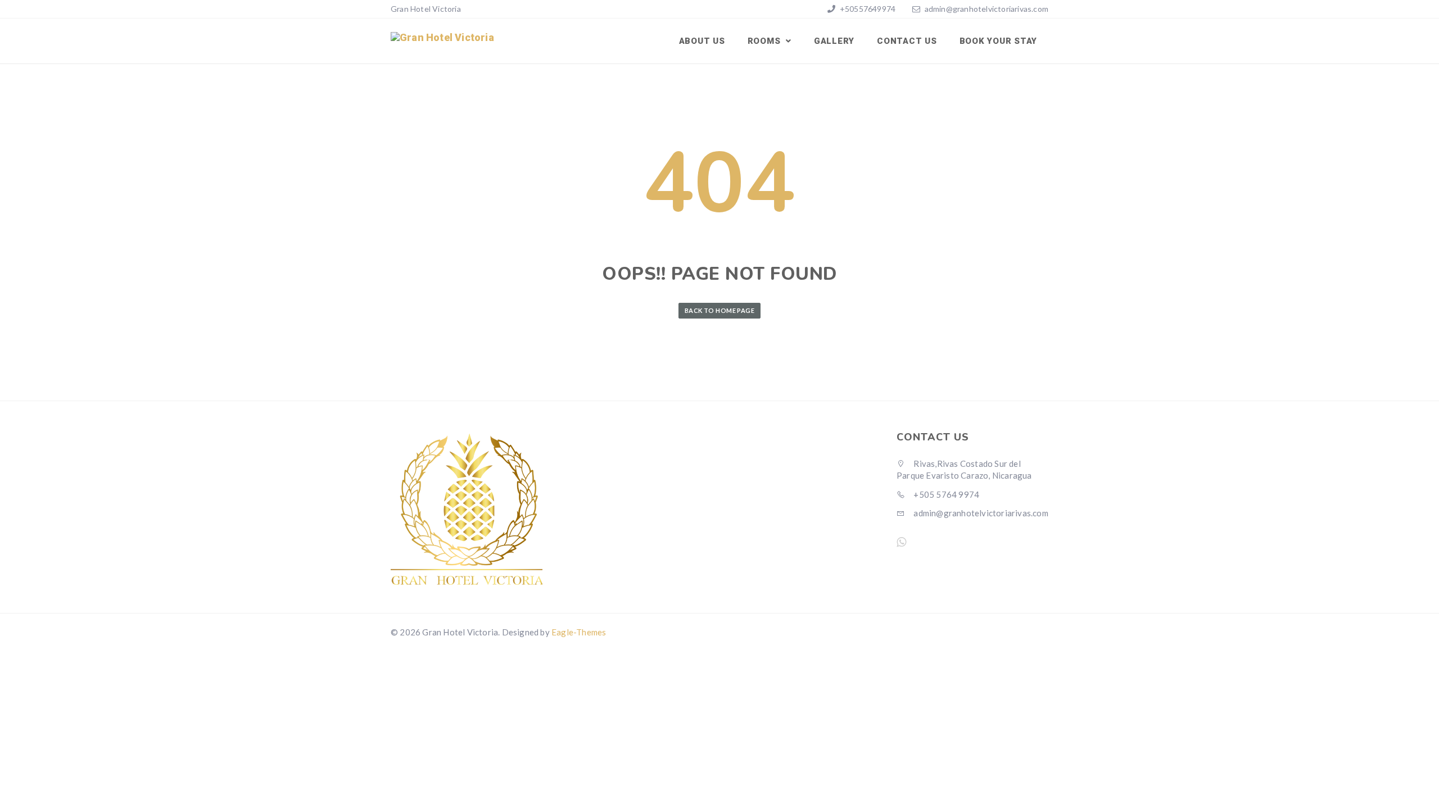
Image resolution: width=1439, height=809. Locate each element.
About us (702, 41)
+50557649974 (867, 8)
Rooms (766, 41)
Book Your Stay (999, 41)
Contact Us (907, 41)
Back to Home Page (719, 310)
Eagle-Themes (578, 632)
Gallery (834, 41)
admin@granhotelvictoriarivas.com (986, 8)
